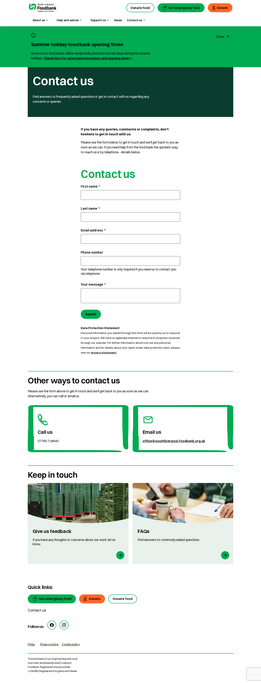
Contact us (37, 610)
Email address (93, 230)
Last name (90, 208)
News (118, 20)
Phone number (92, 252)
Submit (90, 314)
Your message (93, 284)
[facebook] (51, 625)
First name (90, 186)
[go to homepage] (43, 8)
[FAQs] (183, 523)
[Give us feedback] (78, 523)
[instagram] (64, 625)
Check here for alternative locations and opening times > (88, 58)
